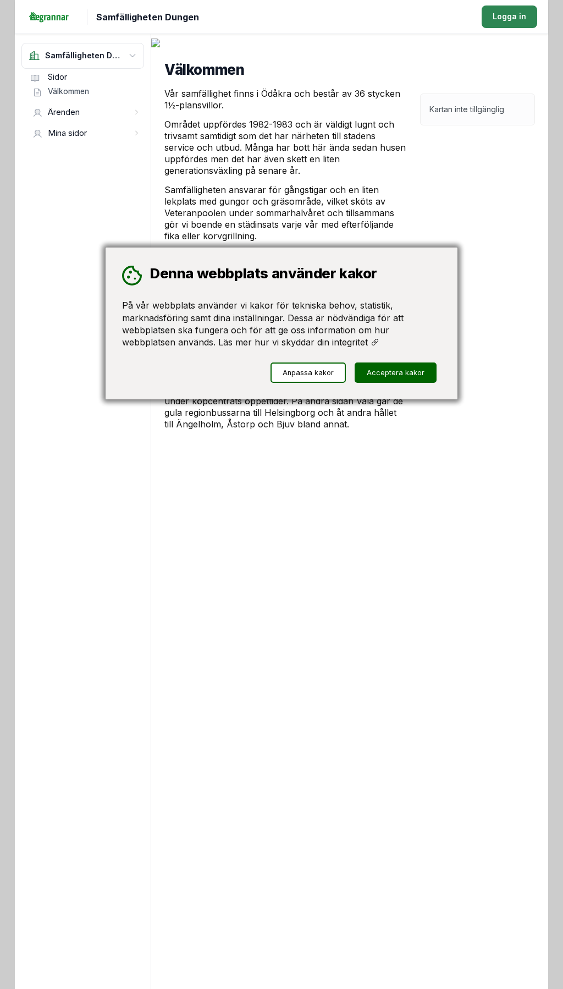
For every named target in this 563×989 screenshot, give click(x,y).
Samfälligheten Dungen (147, 17)
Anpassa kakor (308, 373)
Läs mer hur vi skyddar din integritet (294, 342)
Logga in (509, 16)
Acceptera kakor (395, 373)
